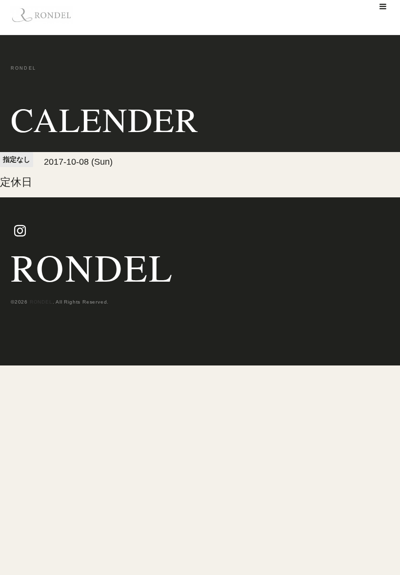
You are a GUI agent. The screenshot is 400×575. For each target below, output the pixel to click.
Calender (105, 119)
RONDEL (92, 267)
